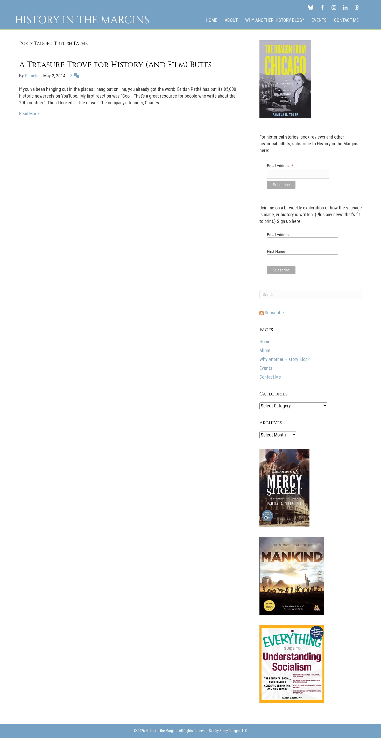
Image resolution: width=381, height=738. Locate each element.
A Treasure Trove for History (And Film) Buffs (115, 65)
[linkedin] (345, 7)
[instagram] (333, 7)
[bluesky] (310, 7)
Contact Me (346, 20)
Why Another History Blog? (274, 20)
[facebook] (322, 7)
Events (319, 20)
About (231, 20)
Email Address (280, 165)
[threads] (356, 7)
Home (211, 20)
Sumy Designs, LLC (233, 731)
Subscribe (274, 312)
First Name (276, 251)
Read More (29, 113)
